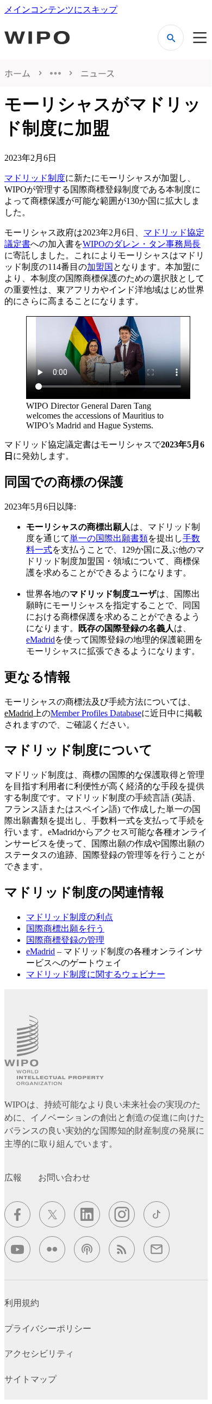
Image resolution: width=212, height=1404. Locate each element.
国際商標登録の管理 (65, 940)
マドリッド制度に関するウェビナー (95, 974)
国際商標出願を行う (65, 928)
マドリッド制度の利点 (69, 917)
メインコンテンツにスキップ (60, 9)
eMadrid (40, 639)
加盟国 (100, 266)
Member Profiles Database (96, 713)
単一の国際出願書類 (109, 538)
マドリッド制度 (34, 178)
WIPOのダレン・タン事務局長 (142, 244)
